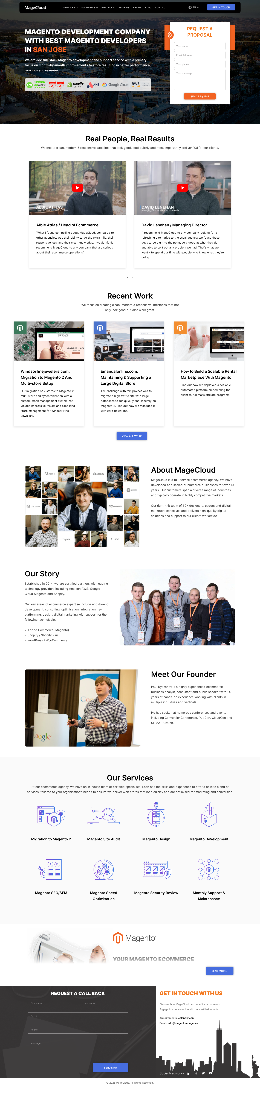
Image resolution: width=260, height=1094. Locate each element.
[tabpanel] (77, 214)
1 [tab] (127, 278)
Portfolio (108, 7)
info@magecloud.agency (183, 1023)
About (137, 7)
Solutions (88, 7)
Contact (161, 7)
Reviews (124, 7)
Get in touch (221, 7)
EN (194, 7)
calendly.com (186, 1017)
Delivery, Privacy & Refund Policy (130, 1090)
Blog (148, 7)
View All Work (132, 436)
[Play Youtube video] (77, 188)
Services (69, 7)
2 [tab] (132, 278)
